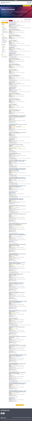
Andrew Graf (13, 187)
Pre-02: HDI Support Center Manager (14, 35)
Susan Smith (13, 236)
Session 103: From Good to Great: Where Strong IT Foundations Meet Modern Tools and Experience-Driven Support (17, 235)
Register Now (26, 5)
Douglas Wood (14, 264)
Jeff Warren (20, 264)
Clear (4, 25)
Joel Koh (12, 215)
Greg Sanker (13, 41)
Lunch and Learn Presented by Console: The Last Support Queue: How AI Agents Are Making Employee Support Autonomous (17, 384)
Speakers (5, 22)
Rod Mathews (13, 207)
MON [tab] (18, 20)
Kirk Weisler (13, 133)
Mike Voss (23, 117)
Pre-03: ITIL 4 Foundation (12, 104)
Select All (2, 25)
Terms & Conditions (19, 417)
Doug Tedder (13, 36)
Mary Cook (16, 147)
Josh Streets (13, 76)
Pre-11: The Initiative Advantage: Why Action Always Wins (17, 132)
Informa (16, 0)
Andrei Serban (13, 385)
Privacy (16, 417)
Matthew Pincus (13, 328)
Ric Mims (12, 319)
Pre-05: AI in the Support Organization (14, 75)
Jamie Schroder (13, 312)
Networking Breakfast (12, 53)
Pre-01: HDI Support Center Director (14, 93)
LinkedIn (1, 413)
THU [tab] (28, 20)
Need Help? (29, 19)
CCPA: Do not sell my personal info (27, 417)
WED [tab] (25, 20)
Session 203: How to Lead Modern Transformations (17, 292)
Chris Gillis (13, 117)
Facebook (4, 413)
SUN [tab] (14, 20)
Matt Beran (12, 179)
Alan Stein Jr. (13, 200)
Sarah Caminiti (13, 255)
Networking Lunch (12, 47)
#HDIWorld (5, 410)
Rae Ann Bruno (13, 365)
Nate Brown (13, 146)
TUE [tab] (21, 20)
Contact (14, 417)
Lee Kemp (20, 146)
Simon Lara (12, 284)
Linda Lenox (13, 356)
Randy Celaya (13, 30)
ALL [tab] (10, 20)
